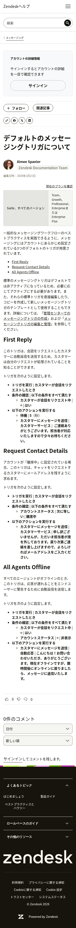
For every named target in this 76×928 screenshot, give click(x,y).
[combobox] (38, 729)
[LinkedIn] (29, 120)
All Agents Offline (25, 271)
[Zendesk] (38, 857)
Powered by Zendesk (43, 916)
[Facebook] (14, 120)
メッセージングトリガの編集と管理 (37, 321)
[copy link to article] (6, 120)
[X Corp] (22, 120)
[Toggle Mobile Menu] (68, 6)
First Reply (20, 261)
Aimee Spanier (29, 161)
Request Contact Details (31, 266)
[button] (34, 785)
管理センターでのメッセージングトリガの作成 (36, 315)
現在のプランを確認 (59, 186)
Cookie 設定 (54, 889)
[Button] (6, 699)
